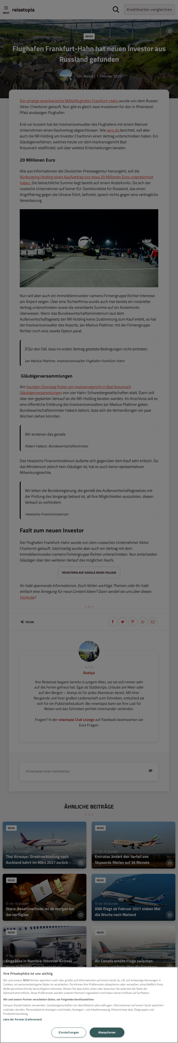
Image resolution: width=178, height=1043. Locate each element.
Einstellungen (69, 1032)
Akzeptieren (107, 1032)
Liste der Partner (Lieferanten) (22, 1019)
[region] (89, 1005)
